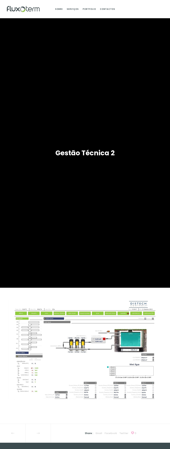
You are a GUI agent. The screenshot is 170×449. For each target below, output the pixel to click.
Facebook (111, 433)
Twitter (123, 433)
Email (99, 433)
